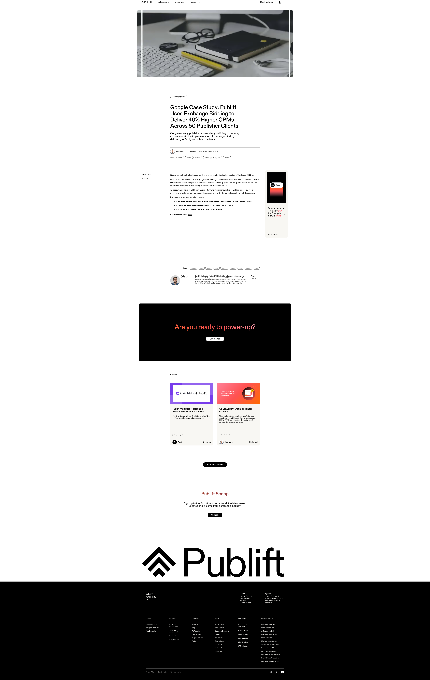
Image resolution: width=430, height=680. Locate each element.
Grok (219, 157)
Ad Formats (196, 631)
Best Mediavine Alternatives (270, 648)
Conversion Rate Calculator (243, 625)
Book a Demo (219, 641)
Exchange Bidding (245, 175)
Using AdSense (174, 640)
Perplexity (189, 157)
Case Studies (196, 634)
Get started (215, 339)
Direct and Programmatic (173, 625)
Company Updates (179, 96)
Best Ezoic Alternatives (268, 651)
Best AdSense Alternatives (270, 661)
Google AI (227, 157)
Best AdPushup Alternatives (270, 654)
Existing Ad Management (173, 631)
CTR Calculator (243, 646)
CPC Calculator (243, 642)
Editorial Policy (220, 648)
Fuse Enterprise (151, 631)
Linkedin (253, 279)
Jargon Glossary (197, 638)
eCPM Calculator (243, 630)
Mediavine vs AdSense (268, 634)
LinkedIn (207, 157)
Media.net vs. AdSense (269, 641)
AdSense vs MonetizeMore (270, 644)
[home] (146, 2)
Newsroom (219, 638)
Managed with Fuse (152, 628)
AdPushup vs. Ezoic (267, 631)
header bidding (209, 180)
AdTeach (195, 624)
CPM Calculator (243, 634)
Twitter (201, 268)
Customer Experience (222, 631)
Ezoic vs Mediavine (267, 628)
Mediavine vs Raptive (268, 624)
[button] (163, 2)
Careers (217, 634)
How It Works (219, 628)
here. (190, 215)
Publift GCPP (219, 651)
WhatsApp (197, 157)
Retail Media (173, 636)
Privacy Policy (150, 672)
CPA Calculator (243, 638)
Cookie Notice (162, 672)
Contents (145, 179)
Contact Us (219, 644)
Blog (193, 628)
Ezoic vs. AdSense (267, 638)
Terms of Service (176, 672)
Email (216, 268)
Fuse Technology (151, 624)
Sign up (215, 515)
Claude (256, 268)
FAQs (194, 641)
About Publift (219, 624)
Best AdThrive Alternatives (270, 658)
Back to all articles (215, 465)
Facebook (193, 268)
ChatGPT (180, 157)
